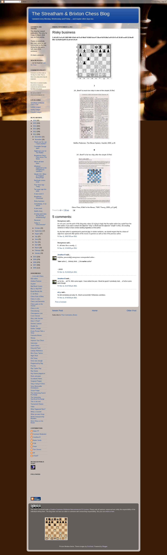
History (33, 338)
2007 (35, 265)
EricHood (90, 546)
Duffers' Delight (36, 328)
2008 (35, 262)
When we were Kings (37, 414)
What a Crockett (36, 412)
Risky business (39, 201)
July (36, 236)
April (36, 245)
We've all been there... (39, 162)
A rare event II (39, 194)
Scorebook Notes (36, 378)
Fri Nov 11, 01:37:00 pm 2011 (67, 286)
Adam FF (36, 431)
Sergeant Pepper (36, 381)
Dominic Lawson (36, 323)
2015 (35, 123)
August (37, 234)
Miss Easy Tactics (37, 353)
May (36, 242)
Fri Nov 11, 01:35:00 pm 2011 (67, 272)
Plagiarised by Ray (37, 363)
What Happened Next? (38, 409)
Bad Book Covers (36, 286)
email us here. (110, 511)
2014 (35, 126)
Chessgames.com (37, 313)
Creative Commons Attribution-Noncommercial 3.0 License (69, 509)
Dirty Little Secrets (37, 318)
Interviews (34, 343)
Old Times (34, 358)
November (38, 139)
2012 (35, 131)
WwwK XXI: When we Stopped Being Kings (40, 175)
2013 (35, 129)
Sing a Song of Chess (38, 384)
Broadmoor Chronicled (38, 197)
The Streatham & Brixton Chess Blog (71, 13)
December (38, 137)
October (37, 228)
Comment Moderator (39, 434)
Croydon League (36, 112)
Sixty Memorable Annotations (36, 387)
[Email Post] (73, 210)
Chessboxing (35, 311)
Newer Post (57, 310)
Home (94, 310)
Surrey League (35, 110)
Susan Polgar (35, 390)
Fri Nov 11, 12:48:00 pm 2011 (67, 248)
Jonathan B (61, 255)
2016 (35, 120)
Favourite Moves (36, 335)
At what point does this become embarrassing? (40, 215)
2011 (35, 134)
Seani (35, 446)
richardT (35, 456)
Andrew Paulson (36, 281)
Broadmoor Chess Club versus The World (40, 157)
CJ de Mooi (34, 294)
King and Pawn (36, 348)
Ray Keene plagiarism (38, 373)
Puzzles (33, 366)
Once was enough (36, 361)
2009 (35, 259)
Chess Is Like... (36, 299)
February (38, 250)
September (38, 231)
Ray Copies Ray (36, 368)
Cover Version (35, 316)
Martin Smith (37, 440)
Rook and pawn (36, 376)
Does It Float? (35, 321)
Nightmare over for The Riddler (40, 152)
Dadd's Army (38, 211)
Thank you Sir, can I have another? (40, 143)
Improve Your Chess (37, 340)
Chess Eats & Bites (37, 296)
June (36, 239)
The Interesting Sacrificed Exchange (37, 398)
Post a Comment (60, 302)
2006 (35, 268)
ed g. (59, 292)
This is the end (35, 401)
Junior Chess (35, 345)
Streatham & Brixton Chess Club (37, 103)
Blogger (104, 546)
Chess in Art (35, 308)
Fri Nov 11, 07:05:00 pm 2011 (67, 298)
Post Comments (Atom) (69, 315)
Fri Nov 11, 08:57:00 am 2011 (67, 236)
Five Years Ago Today (39, 185)
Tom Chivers (37, 449)
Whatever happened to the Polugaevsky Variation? (40, 168)
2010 (35, 257)
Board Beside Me (36, 291)
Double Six (34, 326)
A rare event (38, 208)
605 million (34, 278)
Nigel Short (34, 356)
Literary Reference (37, 351)
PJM (34, 443)
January (37, 253)
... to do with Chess (37, 276)
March (37, 248)
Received (37, 220)
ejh (34, 453)
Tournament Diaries (37, 404)
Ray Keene (34, 371)
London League (36, 107)
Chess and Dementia (37, 301)
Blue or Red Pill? (36, 289)
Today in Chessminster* (40, 223)
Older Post (131, 310)
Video (32, 406)
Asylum (33, 284)
